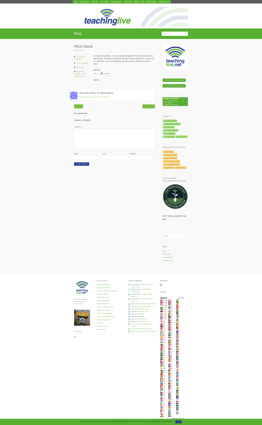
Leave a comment (82, 63)
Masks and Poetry (169, 167)
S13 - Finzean (169, 127)
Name (76, 154)
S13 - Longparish (169, 133)
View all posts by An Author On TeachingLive (95, 97)
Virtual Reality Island (103, 320)
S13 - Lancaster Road (171, 130)
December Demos (169, 151)
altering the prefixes (103, 300)
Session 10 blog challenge (105, 307)
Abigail (133, 331)
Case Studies (104, 1)
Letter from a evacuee (144, 329)
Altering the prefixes (104, 284)
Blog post (147, 106)
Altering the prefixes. (104, 288)
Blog (80, 106)
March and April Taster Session (172, 164)
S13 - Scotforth (169, 136)
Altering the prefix (103, 297)
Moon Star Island (102, 326)
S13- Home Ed (181, 136)
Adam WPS (80, 72)
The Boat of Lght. (143, 309)
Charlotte (134, 324)
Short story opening (143, 306)
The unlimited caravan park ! (106, 316)
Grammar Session (164, 1)
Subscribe (95, 1)
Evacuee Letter (142, 319)
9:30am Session (151, 1)
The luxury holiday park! (105, 313)
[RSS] (161, 285)
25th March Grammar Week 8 (146, 304)
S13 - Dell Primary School (172, 123)
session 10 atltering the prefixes (107, 291)
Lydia (133, 306)
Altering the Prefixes (104, 310)
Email (104, 154)
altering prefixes (102, 294)
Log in (165, 251)
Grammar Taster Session (170, 154)
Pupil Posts (128, 1)
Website (133, 154)
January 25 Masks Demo (170, 157)
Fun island (100, 323)
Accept (178, 422)
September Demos (180, 167)
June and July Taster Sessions (172, 161)
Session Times (84, 1)
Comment (78, 127)
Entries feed (167, 254)
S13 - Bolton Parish (170, 120)
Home (76, 1)
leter (142, 314)
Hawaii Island (101, 329)
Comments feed (168, 257)
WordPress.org (167, 260)
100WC (136, 1)
